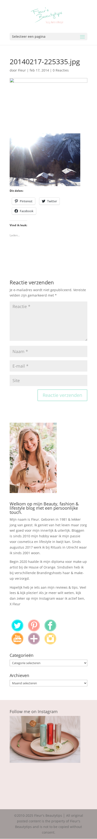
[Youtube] (17, 643)
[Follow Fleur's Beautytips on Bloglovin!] (34, 643)
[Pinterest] (34, 630)
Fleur (22, 70)
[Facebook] (50, 630)
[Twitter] (17, 630)
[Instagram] (50, 643)
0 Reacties (61, 70)
